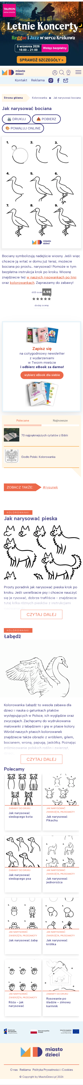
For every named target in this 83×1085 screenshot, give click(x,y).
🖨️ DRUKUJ (16, 119)
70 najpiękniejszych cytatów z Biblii (44, 435)
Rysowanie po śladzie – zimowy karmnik (58, 1002)
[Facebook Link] (58, 80)
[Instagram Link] (50, 80)
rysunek (52, 487)
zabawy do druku (19, 808)
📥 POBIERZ (46, 119)
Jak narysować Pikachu (57, 818)
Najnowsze (60, 420)
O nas (14, 1070)
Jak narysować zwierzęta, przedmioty (60, 810)
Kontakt (21, 80)
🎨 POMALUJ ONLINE (23, 128)
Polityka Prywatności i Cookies (53, 1070)
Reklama (38, 80)
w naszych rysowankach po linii (51, 277)
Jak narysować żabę (23, 940)
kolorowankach (22, 283)
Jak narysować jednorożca (57, 880)
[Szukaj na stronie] (61, 72)
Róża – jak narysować (16, 1004)
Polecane (22, 420)
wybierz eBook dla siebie (42, 375)
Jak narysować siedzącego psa (20, 876)
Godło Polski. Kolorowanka (38, 457)
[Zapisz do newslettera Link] (65, 80)
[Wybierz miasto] (70, 72)
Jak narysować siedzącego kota (21, 814)
